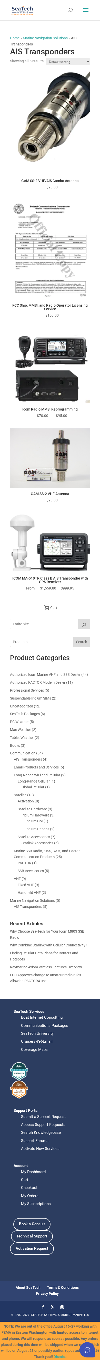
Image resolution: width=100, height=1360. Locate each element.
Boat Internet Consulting (42, 1017)
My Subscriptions (36, 1203)
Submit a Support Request (43, 1116)
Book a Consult (32, 1224)
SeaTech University (37, 1033)
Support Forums (34, 1140)
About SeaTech (28, 1287)
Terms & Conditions (63, 1287)
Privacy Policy (47, 1294)
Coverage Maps (34, 1049)
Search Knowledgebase (41, 1132)
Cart (24, 1179)
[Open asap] (87, 1349)
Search (81, 642)
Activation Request (32, 1248)
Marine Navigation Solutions (45, 38)
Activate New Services (40, 1148)
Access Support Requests (43, 1124)
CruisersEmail (37, 1041)
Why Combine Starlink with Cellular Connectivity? (48, 945)
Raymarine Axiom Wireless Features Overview (46, 967)
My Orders (29, 1196)
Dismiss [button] (60, 1357)
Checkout (29, 1187)
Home (14, 38)
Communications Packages (44, 1025)
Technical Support (31, 1236)
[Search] (84, 624)
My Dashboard (33, 1172)
